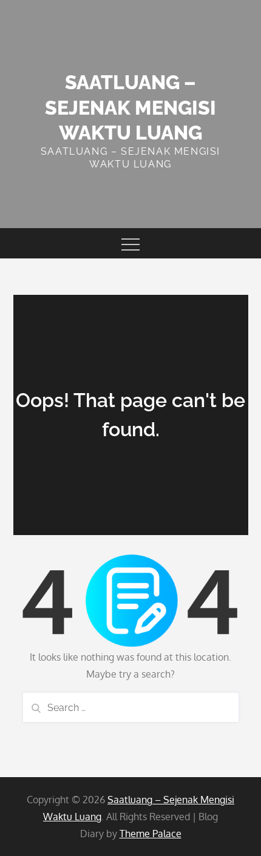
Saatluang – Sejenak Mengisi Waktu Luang (130, 107)
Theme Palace (150, 833)
